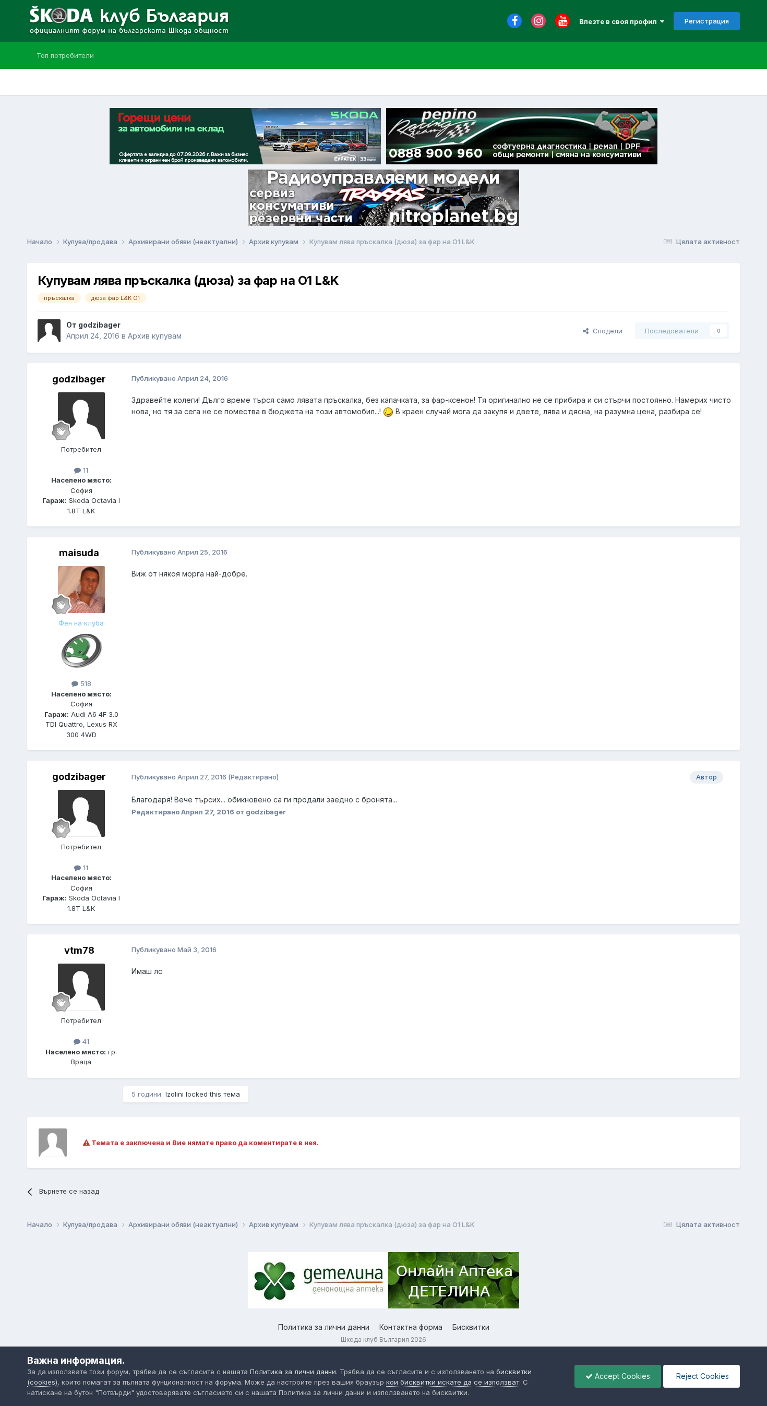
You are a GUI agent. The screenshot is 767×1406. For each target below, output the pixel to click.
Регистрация (707, 21)
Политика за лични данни (323, 1327)
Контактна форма (410, 1327)
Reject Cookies (701, 1376)
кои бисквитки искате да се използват (452, 1382)
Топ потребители (65, 55)
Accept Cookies (621, 1376)
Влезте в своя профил (619, 21)
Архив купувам (155, 335)
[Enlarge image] (388, 411)
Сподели (605, 331)
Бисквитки (470, 1327)
